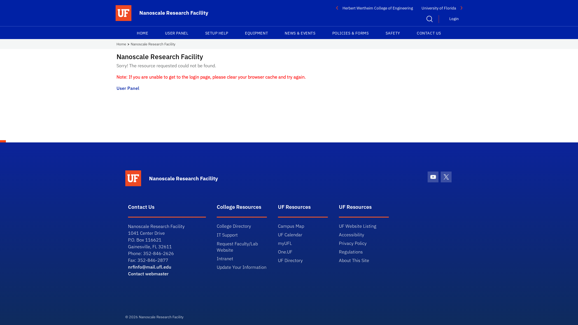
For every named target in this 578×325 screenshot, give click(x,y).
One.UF (285, 252)
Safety (393, 33)
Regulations (351, 252)
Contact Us (429, 33)
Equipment (256, 33)
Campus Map (291, 226)
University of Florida (439, 8)
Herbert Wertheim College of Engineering (378, 8)
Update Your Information (241, 267)
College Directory (234, 226)
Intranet (225, 258)
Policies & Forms (350, 33)
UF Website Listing (357, 226)
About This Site (354, 260)
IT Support (227, 235)
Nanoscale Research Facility (153, 44)
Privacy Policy (353, 243)
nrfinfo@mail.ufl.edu (149, 267)
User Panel (176, 33)
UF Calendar (290, 235)
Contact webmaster (148, 274)
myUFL (285, 243)
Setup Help (216, 33)
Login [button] (454, 18)
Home (142, 33)
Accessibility (351, 235)
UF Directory (290, 260)
